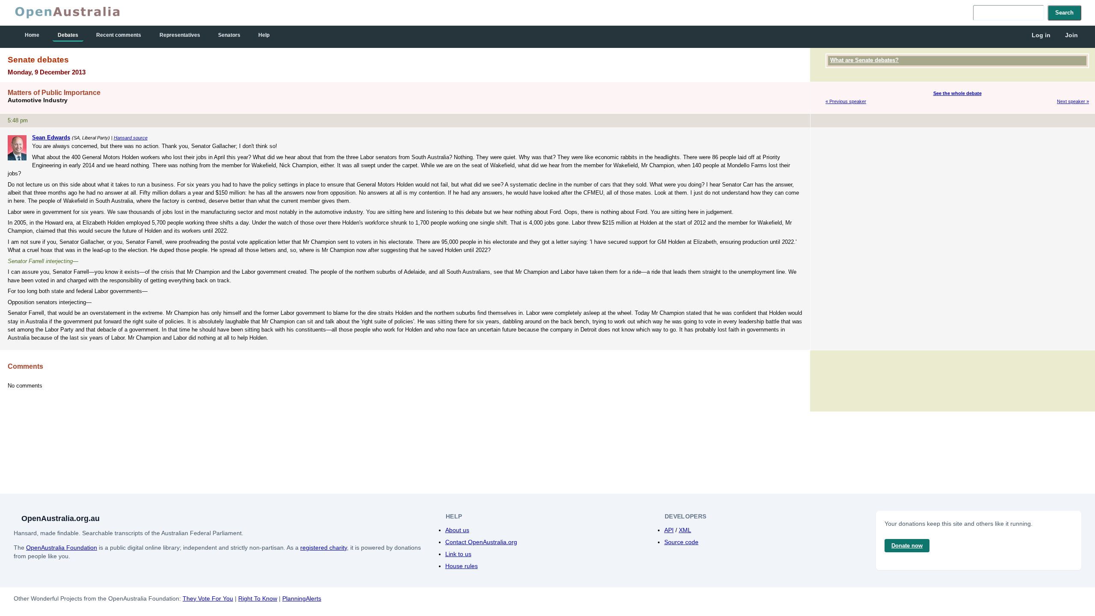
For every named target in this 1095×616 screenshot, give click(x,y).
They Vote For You (208, 598)
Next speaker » (1073, 101)
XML (685, 530)
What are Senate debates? (864, 60)
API (669, 530)
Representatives (180, 35)
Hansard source (131, 137)
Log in (1041, 35)
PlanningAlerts (301, 598)
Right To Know (257, 598)
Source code (681, 542)
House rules (461, 566)
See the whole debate (957, 93)
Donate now (907, 545)
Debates (68, 35)
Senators (229, 35)
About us (457, 530)
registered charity (323, 547)
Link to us (458, 554)
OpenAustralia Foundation (61, 547)
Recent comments (118, 35)
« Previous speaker (846, 101)
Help (263, 35)
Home (32, 35)
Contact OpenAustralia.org (481, 542)
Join (1071, 35)
